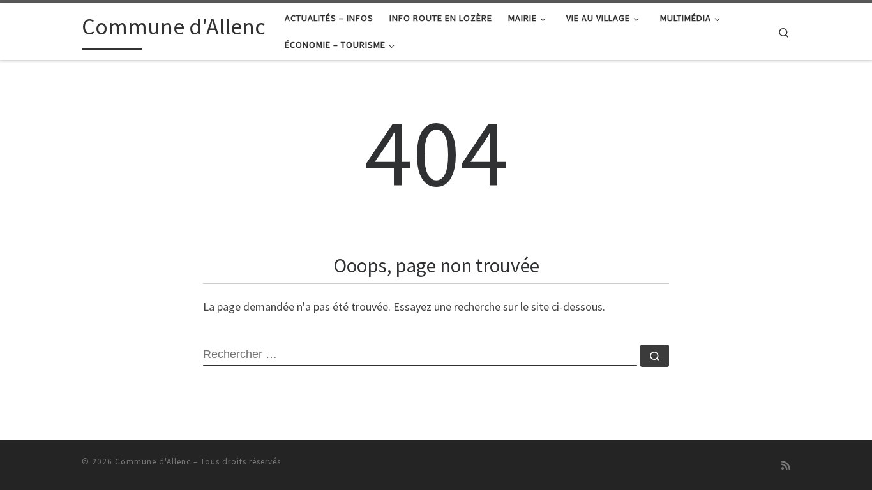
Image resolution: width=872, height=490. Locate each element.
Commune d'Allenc (153, 461)
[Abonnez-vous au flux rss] (785, 465)
